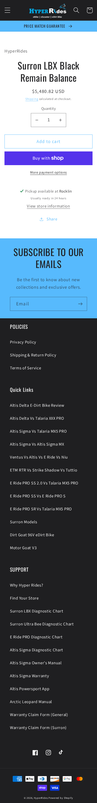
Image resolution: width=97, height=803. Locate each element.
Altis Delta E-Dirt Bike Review (37, 405)
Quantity (48, 108)
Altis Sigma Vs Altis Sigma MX (37, 444)
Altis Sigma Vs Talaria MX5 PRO (38, 431)
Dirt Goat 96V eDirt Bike (32, 534)
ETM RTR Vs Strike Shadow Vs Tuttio (43, 470)
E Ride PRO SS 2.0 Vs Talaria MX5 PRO (44, 483)
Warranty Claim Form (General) (39, 714)
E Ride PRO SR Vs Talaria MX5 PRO (41, 509)
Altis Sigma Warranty (29, 675)
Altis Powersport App (29, 688)
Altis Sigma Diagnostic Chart (36, 650)
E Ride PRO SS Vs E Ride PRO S (38, 496)
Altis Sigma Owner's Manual (36, 663)
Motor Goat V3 (23, 547)
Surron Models (23, 522)
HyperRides (41, 798)
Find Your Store (24, 598)
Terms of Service (25, 368)
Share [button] (52, 219)
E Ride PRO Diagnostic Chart (36, 637)
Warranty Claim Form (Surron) (38, 727)
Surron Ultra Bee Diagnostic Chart (42, 624)
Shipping (31, 99)
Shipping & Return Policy (33, 355)
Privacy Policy (23, 342)
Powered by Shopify (60, 798)
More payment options (48, 172)
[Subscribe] (80, 304)
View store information (48, 206)
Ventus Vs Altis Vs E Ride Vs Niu (39, 457)
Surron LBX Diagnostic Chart (36, 611)
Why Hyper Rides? (26, 585)
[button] (7, 10)
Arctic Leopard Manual (31, 701)
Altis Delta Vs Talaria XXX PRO (37, 418)
